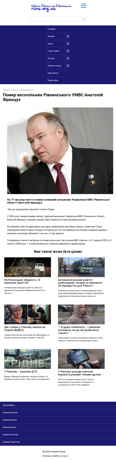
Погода (51, 58)
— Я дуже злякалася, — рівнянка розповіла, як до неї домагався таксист (79, 330)
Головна (51, 29)
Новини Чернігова (11, 442)
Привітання (53, 80)
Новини (51, 36)
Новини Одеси (9, 427)
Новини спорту (54, 66)
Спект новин (53, 51)
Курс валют (53, 73)
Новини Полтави (10, 434)
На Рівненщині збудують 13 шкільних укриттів (22, 281)
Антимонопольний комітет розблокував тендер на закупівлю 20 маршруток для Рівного (80, 282)
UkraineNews (9, 405)
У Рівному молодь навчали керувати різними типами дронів (79, 373)
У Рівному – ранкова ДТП (20, 371)
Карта (50, 44)
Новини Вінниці (10, 420)
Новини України (10, 412)
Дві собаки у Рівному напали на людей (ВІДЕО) (24, 328)
